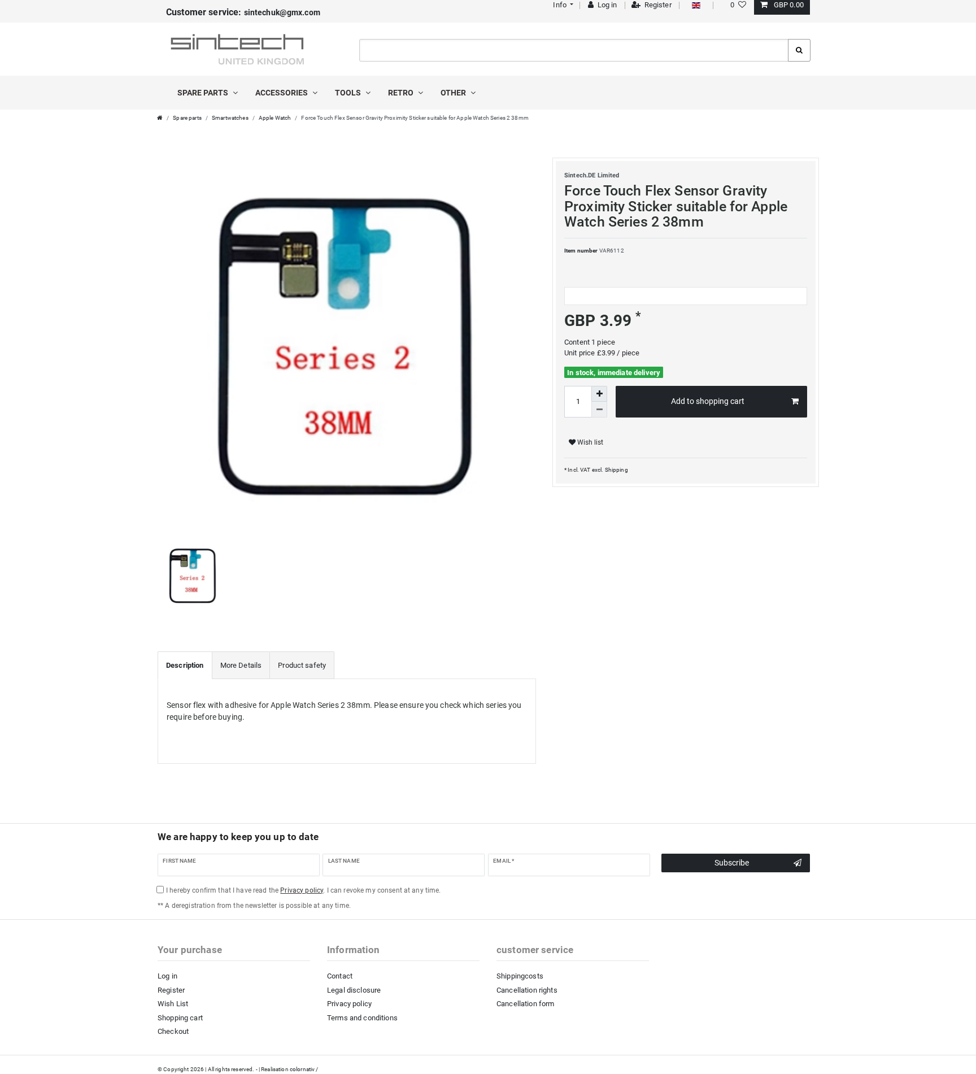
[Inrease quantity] (599, 394)
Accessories (282, 92)
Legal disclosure (354, 990)
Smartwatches (230, 117)
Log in (167, 976)
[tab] (185, 665)
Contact (339, 976)
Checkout (173, 1031)
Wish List (173, 1003)
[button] (562, 5)
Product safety (302, 665)
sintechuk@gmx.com (243, 12)
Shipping (615, 469)
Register (171, 990)
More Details (241, 665)
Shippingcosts (519, 976)
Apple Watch (275, 117)
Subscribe (731, 862)
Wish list (589, 442)
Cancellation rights (526, 990)
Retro (401, 92)
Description (185, 665)
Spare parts (203, 92)
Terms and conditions (362, 1018)
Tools (349, 92)
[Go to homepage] (160, 117)
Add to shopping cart (707, 401)
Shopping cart (180, 1018)
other (454, 92)
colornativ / (304, 1069)
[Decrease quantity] (599, 410)
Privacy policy (349, 1003)
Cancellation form (525, 1003)
